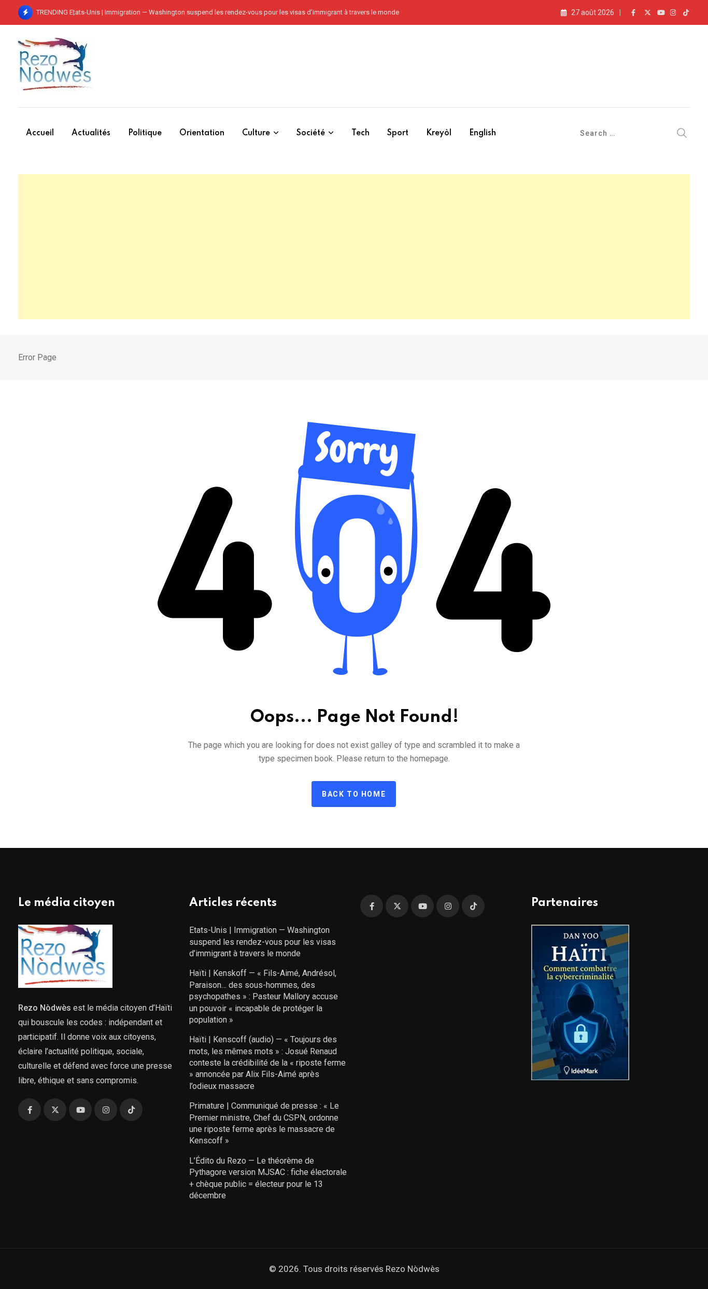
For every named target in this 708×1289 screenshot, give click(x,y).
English (482, 133)
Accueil (40, 133)
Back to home (354, 794)
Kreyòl (438, 133)
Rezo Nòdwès (412, 1269)
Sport (397, 133)
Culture (256, 133)
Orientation (201, 133)
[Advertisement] (354, 246)
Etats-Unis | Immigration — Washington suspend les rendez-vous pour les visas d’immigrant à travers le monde (234, 12)
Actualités (91, 133)
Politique (145, 133)
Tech (360, 133)
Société (310, 133)
